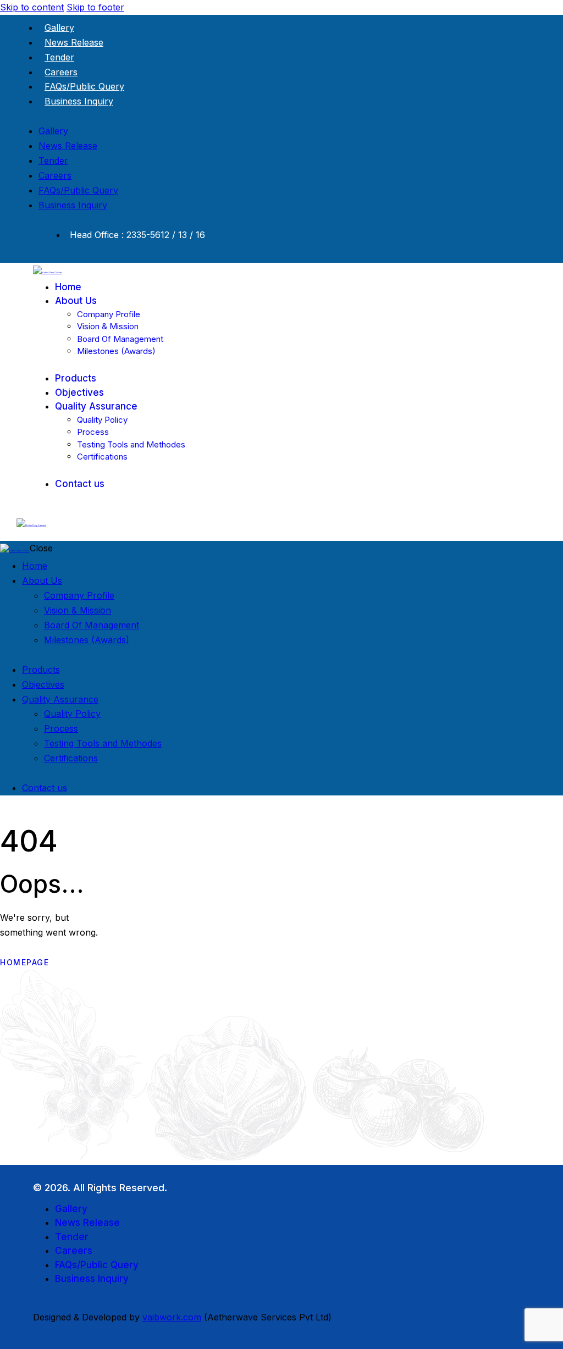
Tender (59, 57)
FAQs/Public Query (84, 86)
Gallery (59, 27)
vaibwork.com (171, 1317)
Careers (61, 72)
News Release (74, 42)
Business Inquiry (79, 101)
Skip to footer (95, 7)
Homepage (24, 962)
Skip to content (32, 7)
